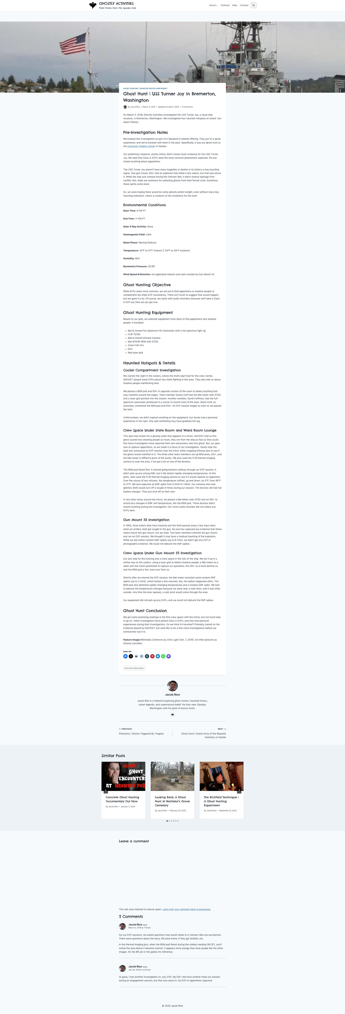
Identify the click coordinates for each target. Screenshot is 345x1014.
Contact (244, 5)
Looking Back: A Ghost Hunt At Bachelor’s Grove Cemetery (172, 801)
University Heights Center (141, 146)
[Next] (239, 790)
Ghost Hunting (130, 88)
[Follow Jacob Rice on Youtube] (172, 714)
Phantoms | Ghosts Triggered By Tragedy (141, 731)
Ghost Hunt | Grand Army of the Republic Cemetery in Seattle (203, 733)
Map (234, 5)
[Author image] (125, 107)
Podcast (225, 5)
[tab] (167, 821)
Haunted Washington (134, 668)
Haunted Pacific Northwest (154, 88)
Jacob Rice (135, 107)
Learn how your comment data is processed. (186, 909)
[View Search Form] (253, 5)
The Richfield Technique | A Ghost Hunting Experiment (221, 801)
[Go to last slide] (106, 790)
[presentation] (123, 776)
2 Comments (187, 107)
